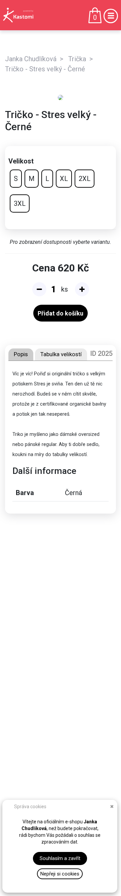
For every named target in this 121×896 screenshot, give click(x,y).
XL (64, 179)
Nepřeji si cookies (59, 874)
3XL (20, 203)
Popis (21, 354)
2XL (84, 179)
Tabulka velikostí (61, 354)
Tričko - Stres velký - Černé (45, 69)
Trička (77, 59)
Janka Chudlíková (30, 59)
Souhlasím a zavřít (60, 858)
